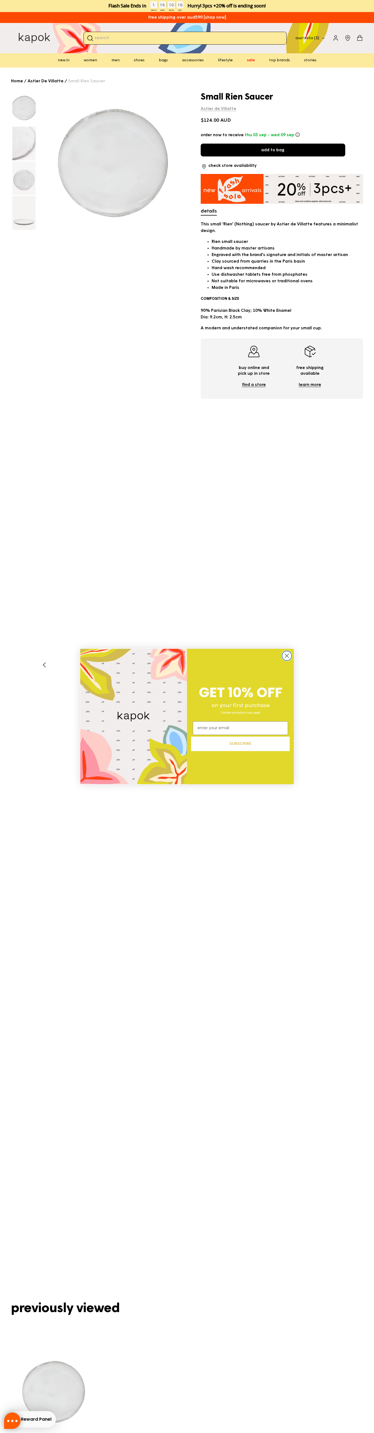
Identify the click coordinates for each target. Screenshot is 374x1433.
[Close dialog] (287, 656)
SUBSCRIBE (240, 743)
